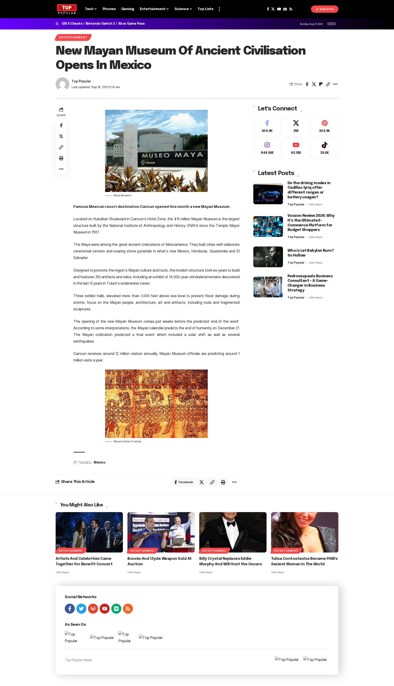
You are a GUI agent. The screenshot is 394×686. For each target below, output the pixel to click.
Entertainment (73, 37)
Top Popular (81, 81)
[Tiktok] (324, 148)
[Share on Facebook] (307, 84)
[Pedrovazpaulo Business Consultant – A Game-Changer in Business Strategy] (268, 287)
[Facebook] (268, 9)
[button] (219, 9)
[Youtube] (296, 148)
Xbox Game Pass (131, 23)
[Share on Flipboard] (321, 84)
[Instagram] (267, 148)
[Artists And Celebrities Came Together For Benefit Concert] (89, 532)
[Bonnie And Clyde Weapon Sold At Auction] (161, 532)
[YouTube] (279, 9)
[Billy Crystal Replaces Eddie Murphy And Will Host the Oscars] (233, 532)
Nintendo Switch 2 (100, 23)
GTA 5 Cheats (72, 23)
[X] (273, 9)
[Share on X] (314, 84)
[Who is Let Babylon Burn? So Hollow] (268, 256)
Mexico (99, 462)
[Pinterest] (324, 126)
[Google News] (285, 9)
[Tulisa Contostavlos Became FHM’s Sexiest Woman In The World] (304, 532)
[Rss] (291, 9)
